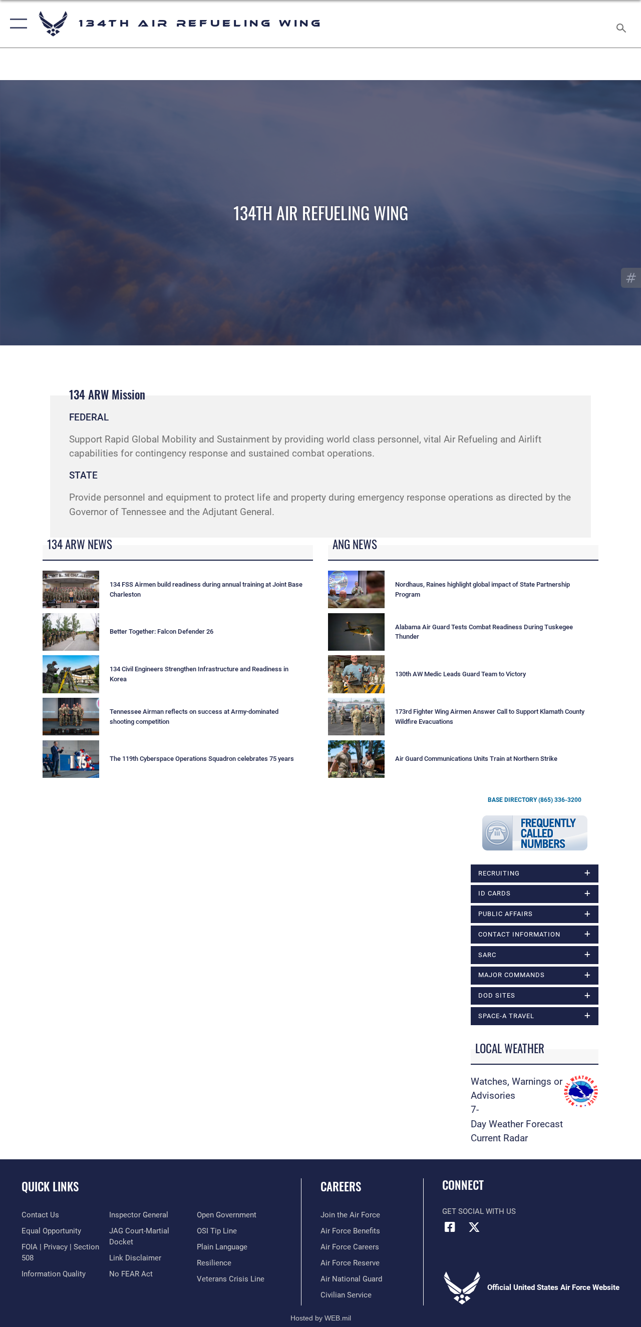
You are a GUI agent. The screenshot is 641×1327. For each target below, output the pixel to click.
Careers (340, 1186)
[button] (16, 24)
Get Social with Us (479, 1211)
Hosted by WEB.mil (320, 1318)
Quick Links (50, 1186)
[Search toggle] (622, 23)
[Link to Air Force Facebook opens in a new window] (449, 1226)
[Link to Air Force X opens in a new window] (474, 1226)
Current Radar (499, 1138)
